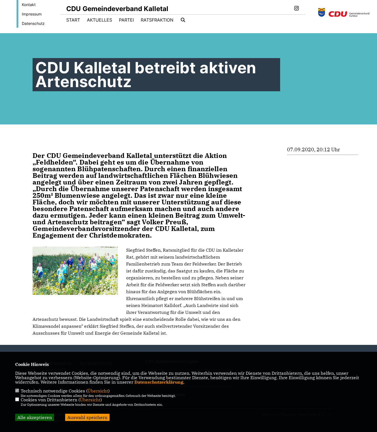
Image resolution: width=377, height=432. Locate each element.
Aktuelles (99, 20)
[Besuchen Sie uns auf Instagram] (296, 8)
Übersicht (97, 391)
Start (73, 20)
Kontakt (29, 4)
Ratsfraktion (157, 20)
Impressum (32, 14)
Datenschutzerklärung (158, 382)
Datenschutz (33, 23)
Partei (126, 20)
